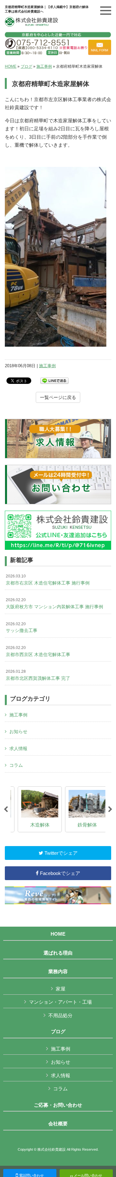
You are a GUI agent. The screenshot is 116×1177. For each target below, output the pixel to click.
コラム (16, 765)
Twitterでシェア (60, 853)
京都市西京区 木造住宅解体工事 (38, 651)
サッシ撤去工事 (21, 627)
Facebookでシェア (59, 873)
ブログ (26, 66)
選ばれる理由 (58, 953)
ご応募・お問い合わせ (58, 1105)
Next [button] (110, 809)
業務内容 (58, 971)
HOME (10, 66)
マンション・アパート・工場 (60, 1002)
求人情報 (18, 748)
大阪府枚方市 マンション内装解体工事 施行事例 (54, 603)
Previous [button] (6, 809)
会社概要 (58, 1123)
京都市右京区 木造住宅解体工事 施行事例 (48, 579)
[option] (34, 809)
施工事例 (44, 66)
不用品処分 (60, 1015)
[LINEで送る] (54, 380)
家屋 (60, 988)
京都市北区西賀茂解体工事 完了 (38, 675)
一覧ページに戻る (58, 397)
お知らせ (18, 731)
